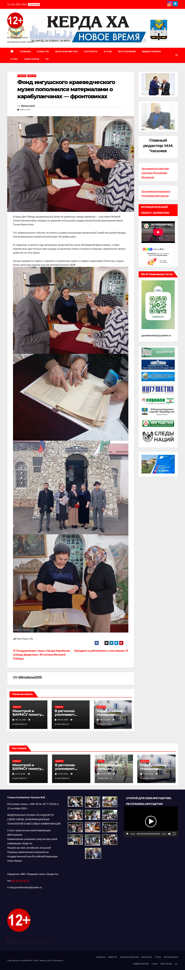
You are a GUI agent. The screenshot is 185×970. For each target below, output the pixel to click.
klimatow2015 (28, 106)
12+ (47, 59)
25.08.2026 (20, 774)
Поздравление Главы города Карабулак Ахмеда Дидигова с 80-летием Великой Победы (41, 654)
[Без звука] (169, 833)
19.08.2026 (105, 774)
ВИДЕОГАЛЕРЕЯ (151, 51)
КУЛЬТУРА (21, 76)
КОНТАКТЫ (90, 51)
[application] (151, 821)
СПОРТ (100, 761)
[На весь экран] (174, 833)
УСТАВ (108, 51)
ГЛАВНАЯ (25, 51)
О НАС (14, 59)
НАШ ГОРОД (31, 59)
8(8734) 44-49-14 (20, 881)
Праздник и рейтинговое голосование (100, 650)
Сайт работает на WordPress (20, 960)
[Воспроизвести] (127, 833)
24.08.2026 (63, 774)
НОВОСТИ (43, 51)
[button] (176, 55)
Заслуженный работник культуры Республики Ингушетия (155, 173)
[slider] (148, 834)
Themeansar (58, 960)
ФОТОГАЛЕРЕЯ (127, 51)
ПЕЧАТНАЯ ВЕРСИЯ (66, 51)
